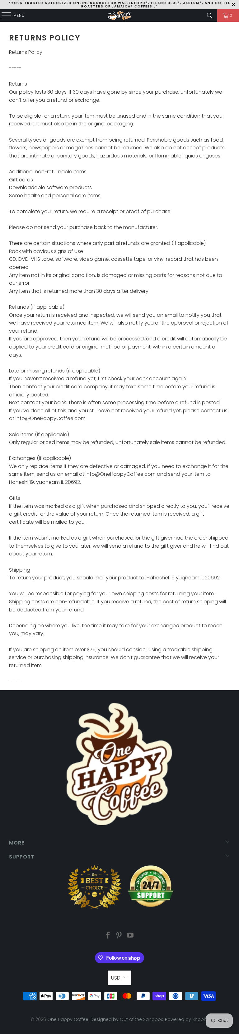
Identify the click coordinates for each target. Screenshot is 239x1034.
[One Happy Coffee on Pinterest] (119, 936)
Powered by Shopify (187, 1019)
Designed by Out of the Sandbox (127, 1019)
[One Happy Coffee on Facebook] (108, 936)
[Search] (210, 15)
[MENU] (3, 15)
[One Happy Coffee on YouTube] (130, 936)
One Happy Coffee (67, 1019)
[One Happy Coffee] (119, 15)
